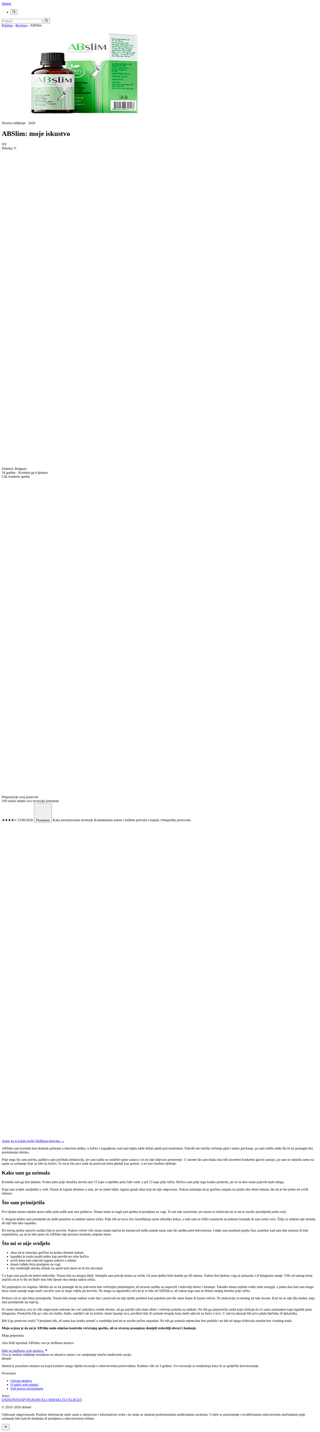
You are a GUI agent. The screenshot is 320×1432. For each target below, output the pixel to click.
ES (21, 1400)
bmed (6, 3)
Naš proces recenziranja (26, 1388)
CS (48, 1400)
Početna (7, 25)
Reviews (21, 25)
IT (17, 1400)
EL (44, 1400)
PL (29, 1400)
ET (80, 1400)
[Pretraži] (13, 12)
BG (75, 1400)
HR (52, 1400)
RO (33, 1400)
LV (66, 1400)
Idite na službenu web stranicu (23, 1351)
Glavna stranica (21, 1380)
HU (39, 1400)
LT (62, 1400)
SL (71, 1400)
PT (25, 1400)
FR (13, 1400)
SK (57, 1400)
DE (9, 1400)
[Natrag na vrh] (6, 1427)
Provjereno (43, 820)
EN (4, 1400)
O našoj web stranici (24, 1384)
